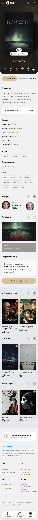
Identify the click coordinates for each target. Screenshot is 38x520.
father (5, 177)
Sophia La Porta (16, 206)
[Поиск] (28, 3)
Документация (26, 469)
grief (20, 177)
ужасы (5, 156)
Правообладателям (8, 472)
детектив (14, 156)
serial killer (6, 182)
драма (23, 156)
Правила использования (26, 485)
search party (28, 182)
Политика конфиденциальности (28, 490)
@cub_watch (17, 505)
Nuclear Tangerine (9, 167)
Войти (34, 3)
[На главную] (10, 2)
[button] (34, 196)
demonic (15, 187)
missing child (17, 182)
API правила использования (26, 473)
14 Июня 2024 (16, 136)
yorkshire (13, 177)
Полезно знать (7, 485)
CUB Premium (6, 488)
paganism (28, 177)
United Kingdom (13, 132)
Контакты (5, 469)
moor (22, 187)
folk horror (6, 187)
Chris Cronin (14, 144)
